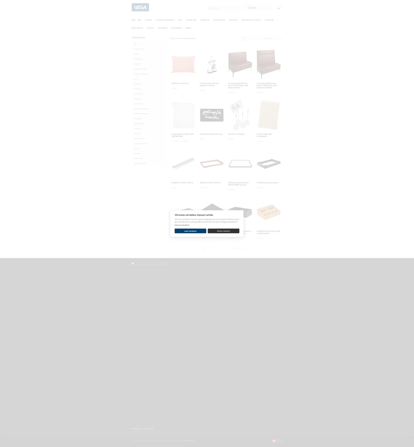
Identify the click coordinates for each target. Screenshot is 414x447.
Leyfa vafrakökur (190, 231)
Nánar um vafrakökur (182, 225)
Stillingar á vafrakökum (223, 231)
